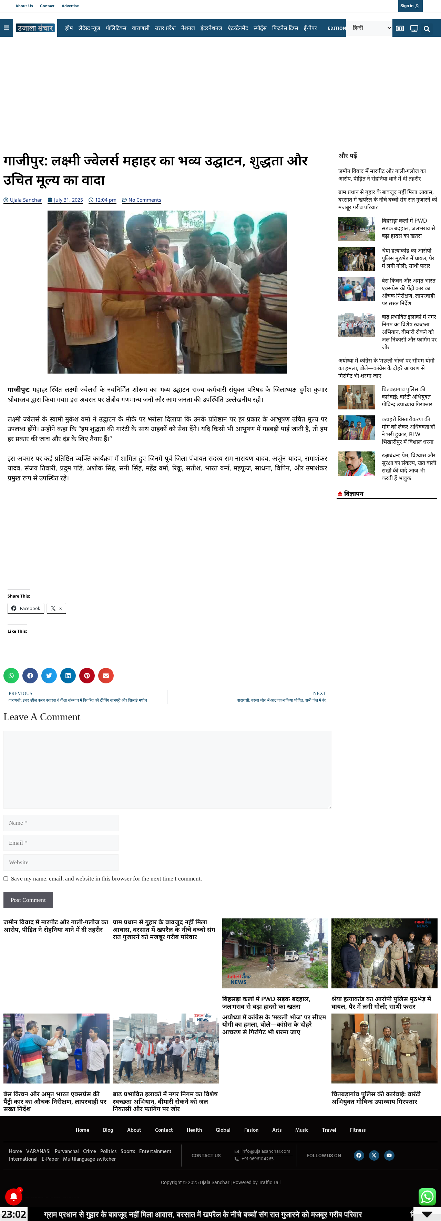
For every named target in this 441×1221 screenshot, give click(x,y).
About (134, 1130)
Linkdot (78, 1197)
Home (82, 1130)
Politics (108, 1152)
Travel (329, 1130)
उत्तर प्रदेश (165, 28)
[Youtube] (389, 1155)
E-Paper (50, 1159)
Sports (128, 1152)
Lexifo (4, 1197)
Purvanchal (67, 1152)
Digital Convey (26, 1197)
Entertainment (155, 1152)
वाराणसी (141, 28)
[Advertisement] (220, 92)
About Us (24, 6)
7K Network (51, 1197)
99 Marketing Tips (41, 1197)
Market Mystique (57, 1197)
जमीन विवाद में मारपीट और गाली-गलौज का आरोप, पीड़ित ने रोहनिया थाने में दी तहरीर (382, 174)
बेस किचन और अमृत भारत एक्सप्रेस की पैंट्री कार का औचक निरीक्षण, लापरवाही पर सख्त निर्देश (408, 292)
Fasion (251, 1130)
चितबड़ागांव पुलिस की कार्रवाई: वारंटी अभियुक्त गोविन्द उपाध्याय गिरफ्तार (407, 396)
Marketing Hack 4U (34, 1197)
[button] (427, 29)
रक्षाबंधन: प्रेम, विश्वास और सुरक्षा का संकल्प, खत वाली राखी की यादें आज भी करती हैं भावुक (409, 466)
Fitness (358, 1130)
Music (301, 1130)
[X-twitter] (374, 1155)
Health (194, 1130)
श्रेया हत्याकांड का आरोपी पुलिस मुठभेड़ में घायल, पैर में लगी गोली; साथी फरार (408, 258)
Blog (108, 1130)
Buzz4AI (47, 1197)
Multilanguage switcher (89, 1159)
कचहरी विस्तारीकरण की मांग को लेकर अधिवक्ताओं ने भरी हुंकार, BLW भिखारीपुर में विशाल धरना (408, 430)
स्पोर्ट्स (260, 28)
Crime (89, 1152)
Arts (276, 1130)
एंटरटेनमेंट (238, 28)
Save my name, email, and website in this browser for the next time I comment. (106, 878)
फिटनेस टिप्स (285, 28)
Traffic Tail (269, 1182)
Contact (47, 6)
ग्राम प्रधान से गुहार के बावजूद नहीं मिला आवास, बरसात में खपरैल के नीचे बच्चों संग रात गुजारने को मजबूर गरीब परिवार (387, 199)
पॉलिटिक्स (116, 28)
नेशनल (188, 28)
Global (223, 1130)
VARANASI (38, 1152)
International (23, 1159)
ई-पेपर (310, 28)
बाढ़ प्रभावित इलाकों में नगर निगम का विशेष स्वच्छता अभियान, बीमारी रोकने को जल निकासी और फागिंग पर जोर (409, 332)
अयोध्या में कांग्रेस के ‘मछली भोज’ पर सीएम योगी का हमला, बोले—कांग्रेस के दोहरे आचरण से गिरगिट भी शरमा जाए (386, 368)
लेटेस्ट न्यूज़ (89, 28)
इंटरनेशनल (211, 28)
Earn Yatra (73, 1197)
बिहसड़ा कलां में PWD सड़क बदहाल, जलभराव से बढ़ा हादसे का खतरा (408, 228)
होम (69, 28)
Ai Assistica (64, 1197)
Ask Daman (69, 1197)
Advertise (70, 6)
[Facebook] (359, 1155)
